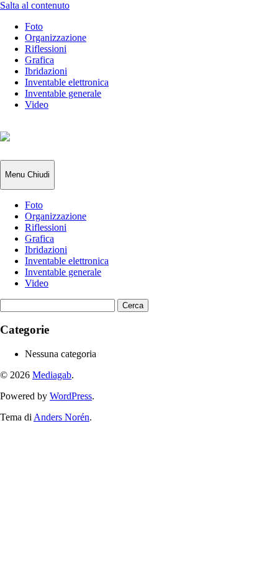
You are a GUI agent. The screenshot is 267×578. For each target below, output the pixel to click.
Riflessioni (45, 48)
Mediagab (51, 375)
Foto (34, 26)
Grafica (39, 60)
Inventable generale (63, 93)
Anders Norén (61, 417)
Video (36, 104)
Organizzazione (55, 37)
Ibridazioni (46, 71)
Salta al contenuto (35, 5)
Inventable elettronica (67, 82)
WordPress (71, 396)
